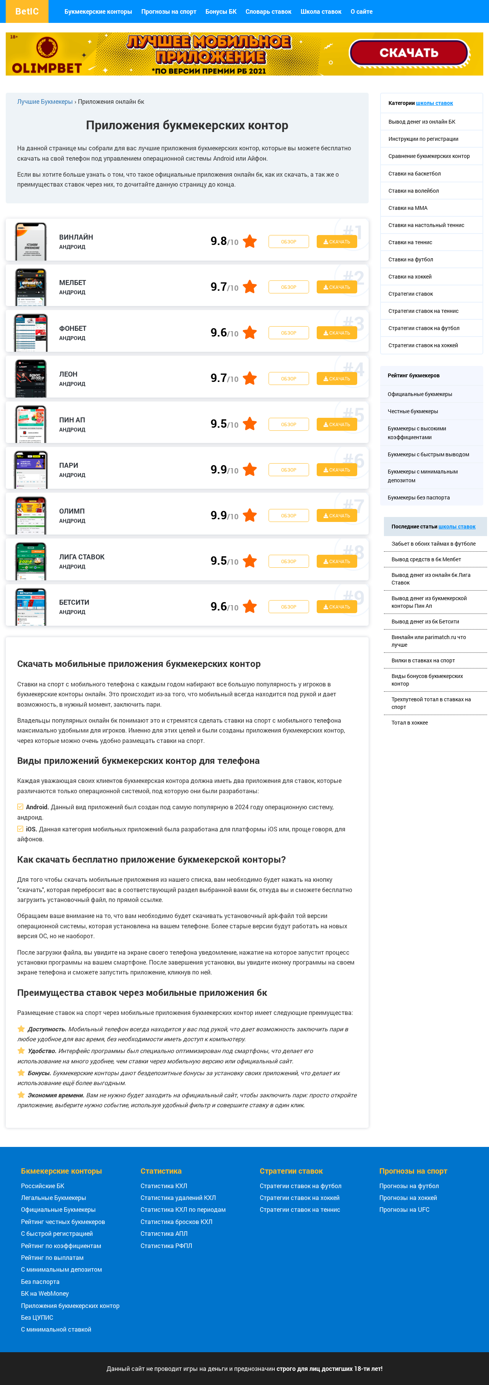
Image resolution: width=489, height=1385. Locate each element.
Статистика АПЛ (164, 1233)
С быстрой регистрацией (57, 1233)
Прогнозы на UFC (404, 1209)
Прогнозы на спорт (168, 11)
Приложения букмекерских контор (70, 1305)
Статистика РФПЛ (166, 1246)
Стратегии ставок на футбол (301, 1186)
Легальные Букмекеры (53, 1197)
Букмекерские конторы (98, 11)
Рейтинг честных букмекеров (63, 1222)
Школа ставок (321, 11)
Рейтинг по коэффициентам (61, 1246)
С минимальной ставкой (56, 1329)
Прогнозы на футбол (409, 1186)
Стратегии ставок (291, 1171)
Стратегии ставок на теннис (300, 1209)
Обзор (288, 241)
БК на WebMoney (45, 1293)
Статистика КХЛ (164, 1186)
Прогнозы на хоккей (408, 1197)
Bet (27, 11)
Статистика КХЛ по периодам (183, 1209)
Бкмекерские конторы (61, 1171)
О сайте (361, 11)
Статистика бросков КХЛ (176, 1222)
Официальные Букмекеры (58, 1209)
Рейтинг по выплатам (52, 1257)
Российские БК (42, 1186)
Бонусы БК (221, 11)
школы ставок (434, 102)
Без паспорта (40, 1281)
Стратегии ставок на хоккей (300, 1197)
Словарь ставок (268, 11)
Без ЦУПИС (37, 1317)
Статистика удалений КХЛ (178, 1197)
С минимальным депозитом (61, 1269)
